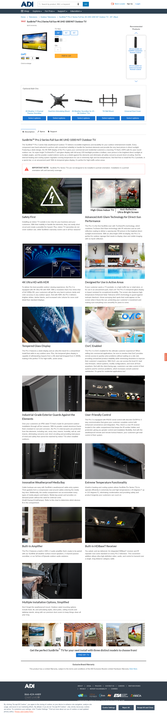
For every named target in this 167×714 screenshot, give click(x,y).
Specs (42, 131)
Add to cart (66, 56)
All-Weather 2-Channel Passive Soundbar (34, 112)
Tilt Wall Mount (108, 111)
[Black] (57, 40)
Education (75, 11)
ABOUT (80, 686)
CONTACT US (109, 686)
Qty (56, 45)
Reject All (126, 708)
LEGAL (89, 686)
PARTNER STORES (134, 686)
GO (85, 4)
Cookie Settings (109, 708)
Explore (36, 11)
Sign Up (130, 4)
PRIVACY (83, 689)
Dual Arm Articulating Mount (59, 111)
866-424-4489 (33, 694)
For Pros (49, 11)
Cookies (114, 689)
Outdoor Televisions (48, 17)
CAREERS (121, 686)
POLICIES (98, 686)
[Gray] (60, 40)
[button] (166, 357)
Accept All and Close (145, 708)
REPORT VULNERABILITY (98, 689)
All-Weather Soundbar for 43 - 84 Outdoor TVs (83, 112)
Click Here (133, 669)
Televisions (33, 17)
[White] (64, 40)
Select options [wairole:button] (34, 118)
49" (58, 33)
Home (23, 17)
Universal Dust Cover (132, 111)
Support (62, 11)
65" (74, 33)
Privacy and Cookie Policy (24, 711)
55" (66, 33)
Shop (26, 11)
